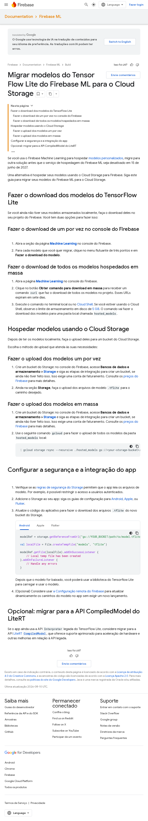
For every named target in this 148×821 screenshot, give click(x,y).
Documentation (19, 16)
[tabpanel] (78, 552)
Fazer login (136, 4)
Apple (128, 499)
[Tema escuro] (131, 446)
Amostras (10, 719)
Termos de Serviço (16, 802)
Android (117, 499)
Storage (50, 372)
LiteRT (29, 634)
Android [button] (24, 525)
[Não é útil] (137, 65)
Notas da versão (110, 725)
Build (68, 64)
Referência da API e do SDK (21, 713)
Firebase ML (50, 16)
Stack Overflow (109, 713)
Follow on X (59, 724)
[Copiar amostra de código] (137, 446)
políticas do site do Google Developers (52, 679)
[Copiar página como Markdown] (50, 94)
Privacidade (38, 802)
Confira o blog (61, 712)
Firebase (13, 64)
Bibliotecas (11, 725)
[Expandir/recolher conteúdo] (31, 105)
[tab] (24, 525)
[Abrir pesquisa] (86, 4)
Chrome (10, 768)
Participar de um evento (67, 736)
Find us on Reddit (62, 718)
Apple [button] (40, 525)
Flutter (19, 504)
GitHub (9, 731)
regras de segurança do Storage (60, 487)
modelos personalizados (106, 158)
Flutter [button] (55, 525)
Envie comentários (123, 75)
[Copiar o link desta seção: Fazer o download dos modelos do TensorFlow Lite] (22, 203)
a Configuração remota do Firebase (78, 591)
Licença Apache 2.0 (116, 676)
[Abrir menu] (6, 4)
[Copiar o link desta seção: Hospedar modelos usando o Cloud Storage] (133, 329)
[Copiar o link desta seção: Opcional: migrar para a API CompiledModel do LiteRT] (29, 619)
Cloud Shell (85, 304)
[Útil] (132, 65)
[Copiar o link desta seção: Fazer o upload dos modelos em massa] (102, 404)
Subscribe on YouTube (65, 730)
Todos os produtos (16, 787)
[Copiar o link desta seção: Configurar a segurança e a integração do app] (11, 477)
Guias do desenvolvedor (19, 707)
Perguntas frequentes (113, 738)
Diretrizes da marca (112, 731)
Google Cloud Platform (19, 781)
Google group (108, 719)
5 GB (95, 309)
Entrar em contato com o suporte (120, 707)
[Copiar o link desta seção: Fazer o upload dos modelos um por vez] (104, 359)
